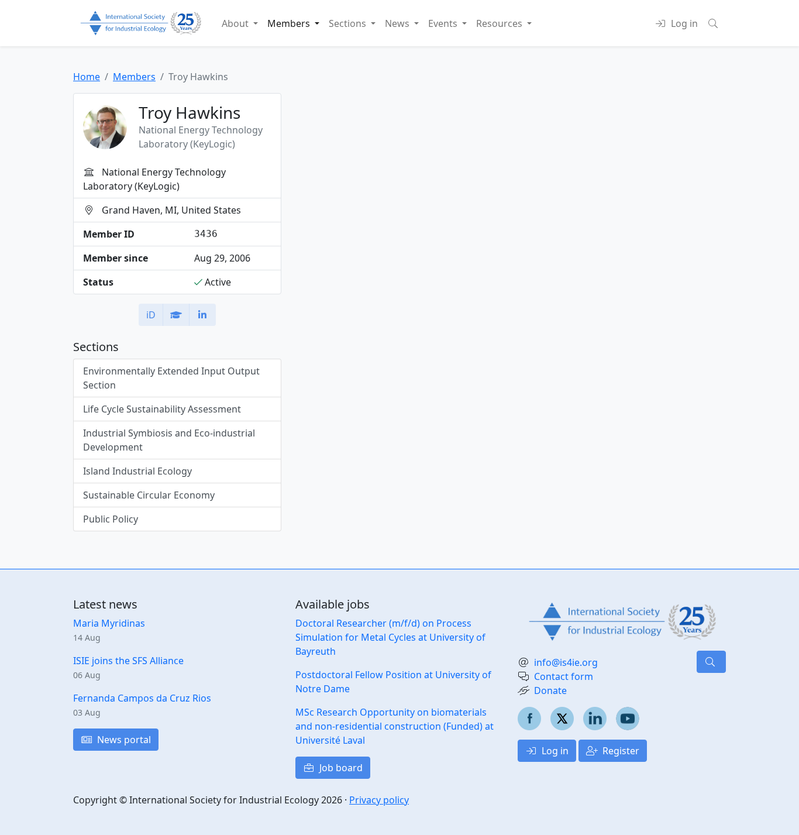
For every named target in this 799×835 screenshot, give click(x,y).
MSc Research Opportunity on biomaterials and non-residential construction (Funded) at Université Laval (394, 726)
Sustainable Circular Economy (149, 495)
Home (86, 76)
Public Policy (110, 519)
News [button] (398, 23)
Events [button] (444, 23)
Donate (550, 690)
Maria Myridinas (109, 623)
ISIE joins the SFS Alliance (128, 660)
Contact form (563, 676)
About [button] (236, 23)
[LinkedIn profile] (202, 315)
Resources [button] (500, 23)
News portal (123, 739)
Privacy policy (379, 799)
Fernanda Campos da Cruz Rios (142, 698)
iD (151, 314)
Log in (554, 750)
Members (134, 76)
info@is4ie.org (566, 662)
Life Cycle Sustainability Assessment (162, 409)
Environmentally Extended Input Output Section (171, 378)
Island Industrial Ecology (137, 471)
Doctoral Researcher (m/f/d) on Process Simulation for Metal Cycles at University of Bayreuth (390, 637)
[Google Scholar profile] (176, 315)
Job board (340, 767)
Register (619, 750)
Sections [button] (348, 23)
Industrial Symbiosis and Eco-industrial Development (169, 440)
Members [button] (289, 23)
